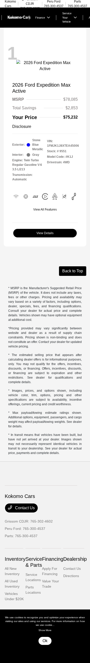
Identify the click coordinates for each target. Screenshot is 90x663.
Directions (71, 576)
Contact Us (24, 508)
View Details (45, 233)
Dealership (75, 559)
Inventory (15, 559)
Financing (52, 559)
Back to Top (72, 271)
